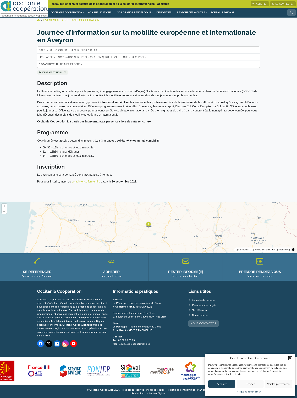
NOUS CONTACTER (203, 323)
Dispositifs (163, 12)
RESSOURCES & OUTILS (191, 12)
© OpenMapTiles (258, 249)
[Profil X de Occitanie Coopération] (48, 343)
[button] (290, 358)
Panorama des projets (204, 305)
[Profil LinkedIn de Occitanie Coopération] (57, 343)
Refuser (250, 384)
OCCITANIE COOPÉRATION (66, 12)
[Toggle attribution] (293, 250)
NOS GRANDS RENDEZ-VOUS (134, 12)
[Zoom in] (4, 206)
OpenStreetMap (283, 249)
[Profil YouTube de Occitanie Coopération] (73, 343)
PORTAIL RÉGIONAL (223, 12)
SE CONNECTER (284, 3)
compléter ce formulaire (86, 181)
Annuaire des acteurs (203, 300)
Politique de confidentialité (248, 392)
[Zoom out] (4, 211)
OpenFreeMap (242, 249)
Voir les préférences (278, 384)
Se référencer (199, 310)
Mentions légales (155, 389)
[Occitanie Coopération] (24, 8)
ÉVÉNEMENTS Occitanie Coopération (71, 20)
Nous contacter (200, 315)
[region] (148, 227)
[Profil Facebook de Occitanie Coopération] (40, 343)
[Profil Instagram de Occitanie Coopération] (65, 343)
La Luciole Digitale (156, 393)
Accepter (222, 384)
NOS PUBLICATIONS (99, 12)
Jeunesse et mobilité (54, 72)
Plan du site (203, 389)
